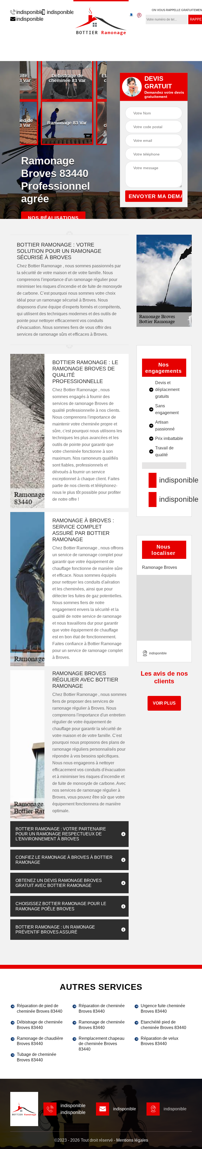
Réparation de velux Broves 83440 (159, 1041)
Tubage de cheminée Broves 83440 (36, 1057)
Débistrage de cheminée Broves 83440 (40, 1025)
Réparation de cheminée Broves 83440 (102, 1008)
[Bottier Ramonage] (101, 20)
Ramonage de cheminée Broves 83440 (102, 1025)
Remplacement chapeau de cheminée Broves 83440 (101, 1044)
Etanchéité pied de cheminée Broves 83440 (163, 1025)
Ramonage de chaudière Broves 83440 (40, 1041)
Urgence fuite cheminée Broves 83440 (163, 1008)
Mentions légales (132, 1140)
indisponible (27, 12)
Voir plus (164, 703)
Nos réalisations (53, 217)
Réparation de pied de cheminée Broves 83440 (39, 1008)
